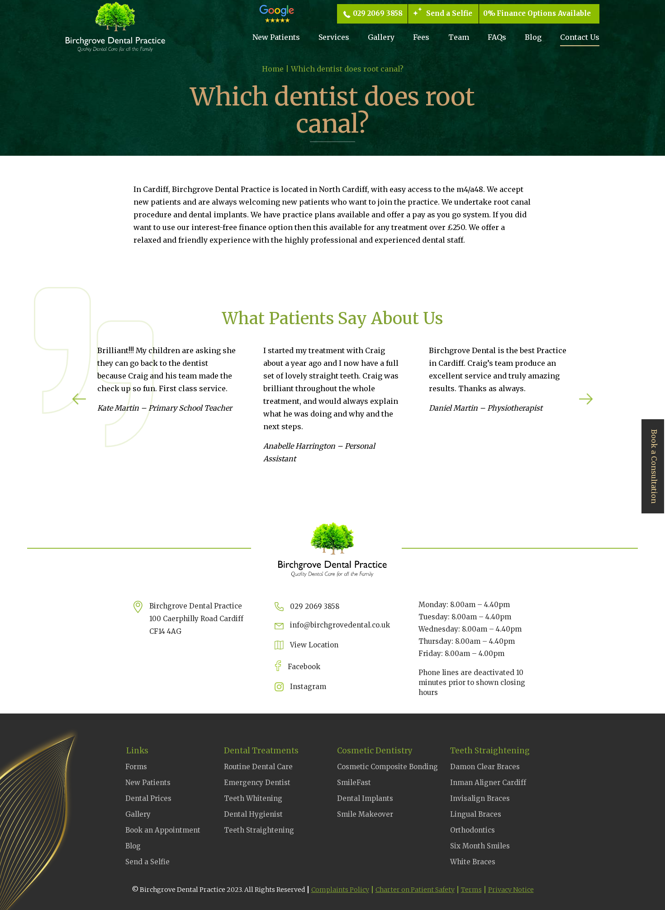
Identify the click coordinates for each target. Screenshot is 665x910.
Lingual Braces (475, 814)
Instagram (308, 686)
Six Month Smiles (480, 846)
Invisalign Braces (480, 798)
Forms (136, 766)
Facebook (304, 666)
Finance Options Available (544, 13)
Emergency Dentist (257, 782)
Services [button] (333, 37)
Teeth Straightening (259, 830)
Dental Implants (365, 798)
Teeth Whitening (253, 798)
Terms (471, 890)
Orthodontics (472, 830)
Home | (276, 68)
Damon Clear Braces (485, 766)
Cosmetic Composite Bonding (387, 766)
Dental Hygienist (253, 814)
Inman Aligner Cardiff (488, 782)
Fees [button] (421, 37)
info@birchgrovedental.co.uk (340, 625)
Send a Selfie (449, 13)
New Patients (276, 37)
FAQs (497, 37)
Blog (533, 37)
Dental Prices (148, 798)
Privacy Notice (511, 890)
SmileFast (354, 782)
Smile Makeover (365, 814)
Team (458, 37)
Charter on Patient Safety (415, 890)
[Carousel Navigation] (332, 400)
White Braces (472, 861)
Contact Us (579, 37)
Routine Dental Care (258, 766)
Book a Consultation (654, 466)
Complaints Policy (340, 890)
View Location (314, 645)
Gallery (381, 37)
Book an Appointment (162, 830)
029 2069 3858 (378, 13)
